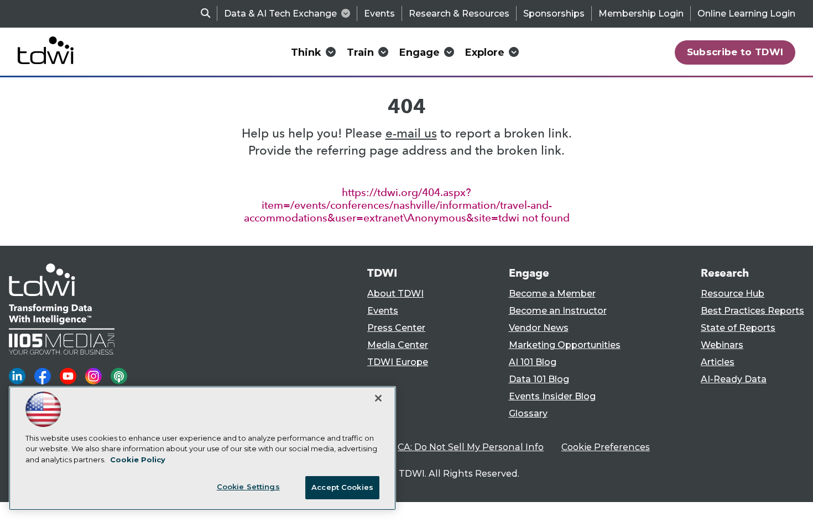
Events (379, 13)
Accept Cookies (342, 487)
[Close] (378, 398)
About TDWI (395, 293)
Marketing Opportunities (565, 345)
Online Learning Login (746, 13)
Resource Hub (732, 293)
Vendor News (539, 328)
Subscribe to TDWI (735, 51)
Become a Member (552, 293)
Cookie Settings (248, 486)
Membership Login (641, 13)
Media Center (397, 345)
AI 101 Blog (532, 362)
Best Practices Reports (752, 310)
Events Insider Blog (552, 396)
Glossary (528, 413)
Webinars (722, 345)
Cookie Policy (137, 459)
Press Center (396, 328)
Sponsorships (554, 13)
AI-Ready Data (734, 379)
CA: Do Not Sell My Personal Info (471, 447)
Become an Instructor (558, 310)
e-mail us (411, 133)
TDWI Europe (397, 362)
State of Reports (738, 328)
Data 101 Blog (539, 379)
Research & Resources (459, 13)
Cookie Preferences (605, 447)
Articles (717, 362)
